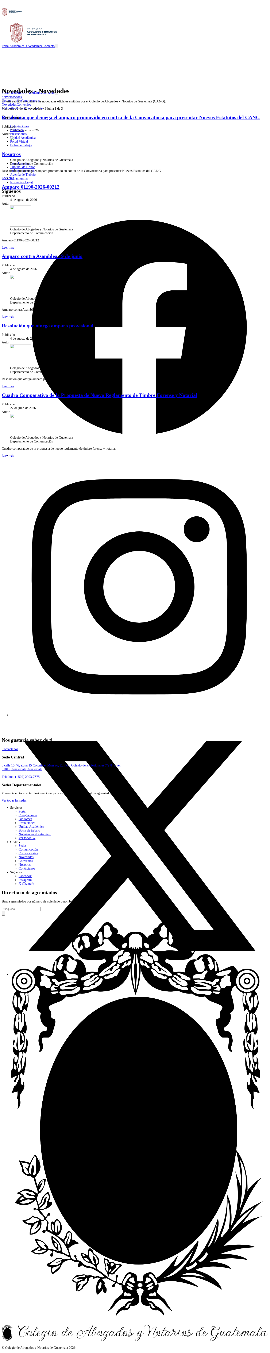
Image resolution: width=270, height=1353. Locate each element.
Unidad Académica (31, 826)
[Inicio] (135, 23)
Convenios (26, 861)
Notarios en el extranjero (35, 834)
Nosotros (25, 864)
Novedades (26, 857)
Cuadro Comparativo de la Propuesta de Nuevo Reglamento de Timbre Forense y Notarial (99, 395)
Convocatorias (28, 853)
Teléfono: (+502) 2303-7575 (21, 777)
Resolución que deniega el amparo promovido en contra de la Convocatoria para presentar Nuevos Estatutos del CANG (131, 117)
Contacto (49, 46)
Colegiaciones (28, 815)
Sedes (22, 845)
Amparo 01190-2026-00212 (30, 187)
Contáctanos (27, 868)
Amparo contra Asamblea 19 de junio (42, 256)
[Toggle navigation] (56, 46)
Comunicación (28, 849)
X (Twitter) (26, 883)
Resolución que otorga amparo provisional (47, 325)
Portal (5, 46)
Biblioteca (25, 819)
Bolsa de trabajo (29, 830)
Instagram (25, 880)
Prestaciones (27, 823)
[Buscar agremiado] (3, 913)
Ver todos (27, 838)
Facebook (25, 876)
